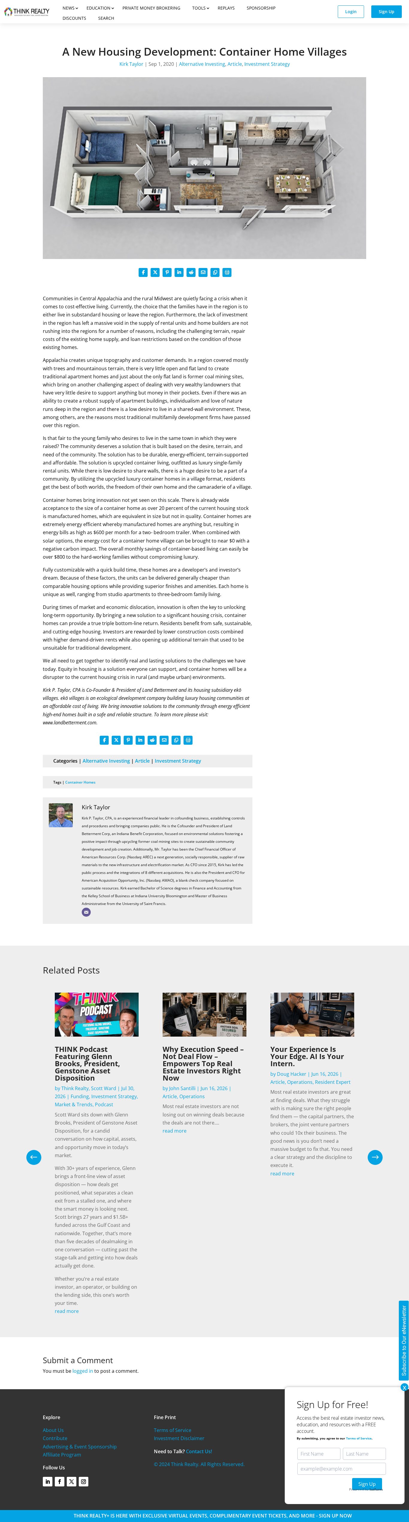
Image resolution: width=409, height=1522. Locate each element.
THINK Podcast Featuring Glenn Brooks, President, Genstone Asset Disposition (87, 1063)
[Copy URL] (214, 272)
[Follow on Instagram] (83, 1481)
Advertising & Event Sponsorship (80, 1446)
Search (106, 18)
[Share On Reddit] (191, 272)
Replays (226, 8)
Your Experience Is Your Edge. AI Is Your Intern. (307, 1056)
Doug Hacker (291, 1074)
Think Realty (75, 1088)
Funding (80, 1096)
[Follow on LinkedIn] (47, 1481)
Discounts (74, 18)
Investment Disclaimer (179, 1438)
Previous (38, 1157)
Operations (192, 1096)
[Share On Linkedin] (179, 272)
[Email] (86, 912)
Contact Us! (199, 1451)
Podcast (104, 1104)
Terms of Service (172, 1430)
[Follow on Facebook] (59, 1481)
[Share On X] (155, 272)
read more (67, 1311)
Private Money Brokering (151, 8)
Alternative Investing (202, 64)
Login (351, 11)
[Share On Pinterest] (167, 272)
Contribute (55, 1438)
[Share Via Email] (203, 272)
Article (235, 64)
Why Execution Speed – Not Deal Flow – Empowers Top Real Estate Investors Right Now (203, 1063)
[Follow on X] (71, 1481)
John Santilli (182, 1088)
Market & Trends (74, 1104)
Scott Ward (103, 1088)
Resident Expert (333, 1082)
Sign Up (386, 11)
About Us (53, 1430)
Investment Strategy (267, 64)
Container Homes (80, 782)
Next (371, 1157)
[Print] (226, 272)
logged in (82, 1371)
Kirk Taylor (131, 64)
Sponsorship (261, 8)
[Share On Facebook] (143, 272)
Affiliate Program (62, 1454)
